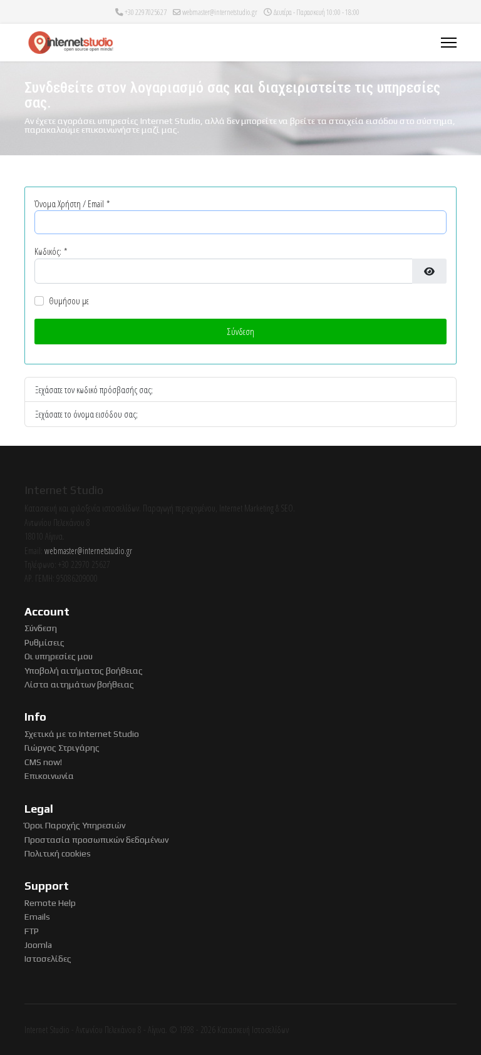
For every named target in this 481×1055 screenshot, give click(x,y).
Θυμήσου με (69, 300)
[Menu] (449, 42)
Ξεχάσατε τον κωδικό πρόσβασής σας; (94, 389)
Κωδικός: (50, 251)
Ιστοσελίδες (47, 959)
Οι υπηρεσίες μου (58, 656)
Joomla (38, 945)
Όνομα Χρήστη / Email (72, 203)
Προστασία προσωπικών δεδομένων (96, 840)
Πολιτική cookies (57, 853)
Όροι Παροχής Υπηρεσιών (74, 825)
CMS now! (43, 762)
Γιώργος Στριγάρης (62, 748)
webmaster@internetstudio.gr (219, 12)
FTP (31, 931)
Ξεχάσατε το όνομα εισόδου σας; (86, 414)
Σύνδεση (240, 331)
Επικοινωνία (49, 776)
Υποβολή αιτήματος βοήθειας (83, 671)
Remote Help (50, 903)
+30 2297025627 (146, 12)
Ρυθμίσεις (44, 642)
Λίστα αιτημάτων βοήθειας (79, 684)
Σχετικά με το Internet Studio (81, 734)
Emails (37, 917)
